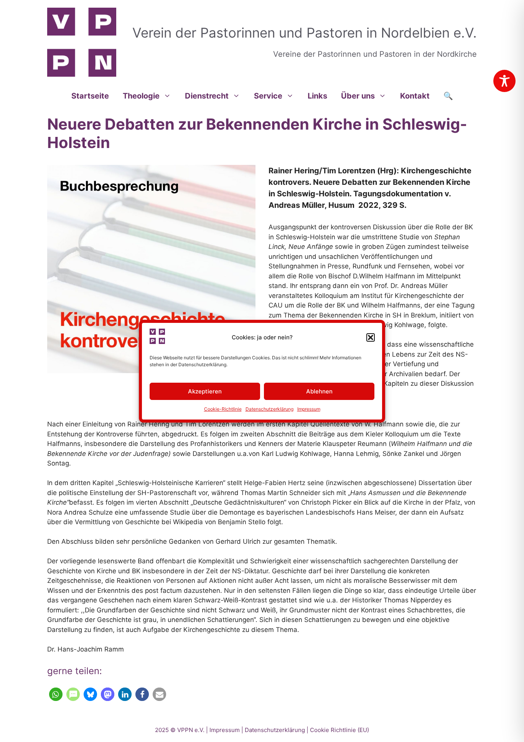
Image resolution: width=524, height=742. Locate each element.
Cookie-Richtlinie (223, 409)
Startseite (90, 95)
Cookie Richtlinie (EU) (339, 730)
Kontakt (415, 95)
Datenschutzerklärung (269, 409)
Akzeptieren (205, 391)
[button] (370, 337)
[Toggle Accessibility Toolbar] (504, 81)
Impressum (308, 409)
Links (317, 95)
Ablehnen (319, 391)
